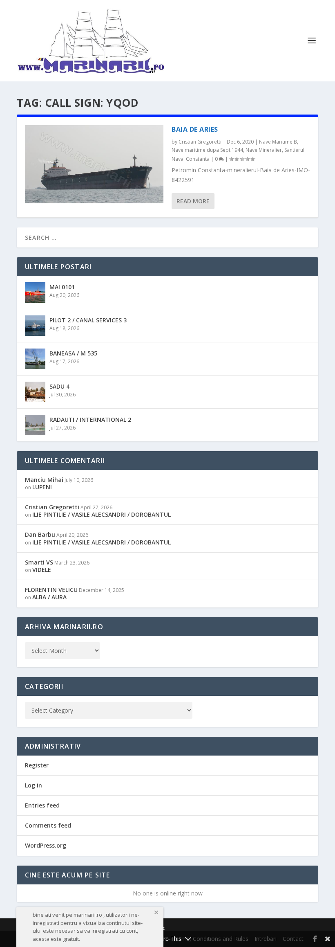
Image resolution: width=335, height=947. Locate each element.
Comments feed (48, 825)
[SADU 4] (35, 392)
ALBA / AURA (49, 597)
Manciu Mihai (44, 480)
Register (37, 765)
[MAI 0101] (35, 292)
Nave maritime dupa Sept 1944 (207, 149)
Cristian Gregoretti (200, 141)
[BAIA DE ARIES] (94, 164)
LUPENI (42, 487)
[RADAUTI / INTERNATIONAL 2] (35, 425)
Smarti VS (39, 562)
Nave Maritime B (278, 141)
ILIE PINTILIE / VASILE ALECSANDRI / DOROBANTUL (101, 514)
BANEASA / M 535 (73, 353)
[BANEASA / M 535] (35, 359)
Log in (33, 785)
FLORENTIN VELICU (51, 590)
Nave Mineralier (264, 149)
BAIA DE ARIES (195, 129)
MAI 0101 (62, 287)
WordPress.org (45, 845)
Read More (193, 201)
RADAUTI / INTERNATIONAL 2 (90, 419)
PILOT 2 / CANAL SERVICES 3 (88, 320)
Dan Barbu (40, 534)
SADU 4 (59, 386)
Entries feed (42, 805)
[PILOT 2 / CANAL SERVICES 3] (35, 325)
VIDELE (41, 570)
